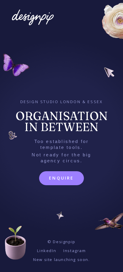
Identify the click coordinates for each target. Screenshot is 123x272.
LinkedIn (46, 250)
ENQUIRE (61, 178)
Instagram (74, 250)
